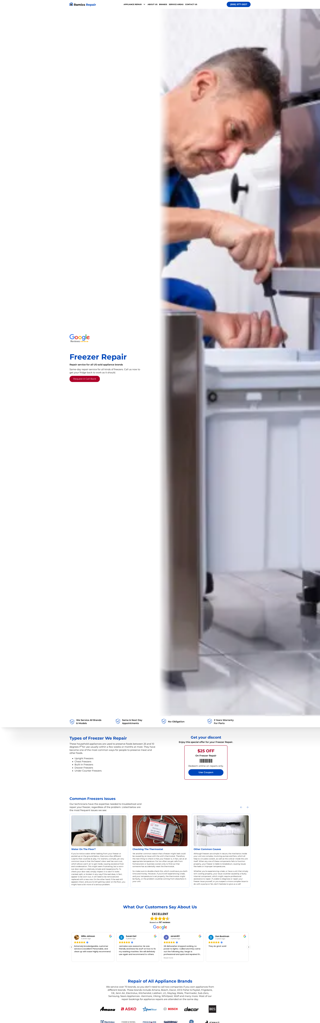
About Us (152, 4)
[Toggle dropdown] (144, 4)
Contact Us (191, 4)
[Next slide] (247, 807)
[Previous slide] (241, 807)
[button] (248, 947)
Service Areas (176, 4)
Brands (163, 4)
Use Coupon (206, 772)
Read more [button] (123, 958)
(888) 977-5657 (238, 4)
